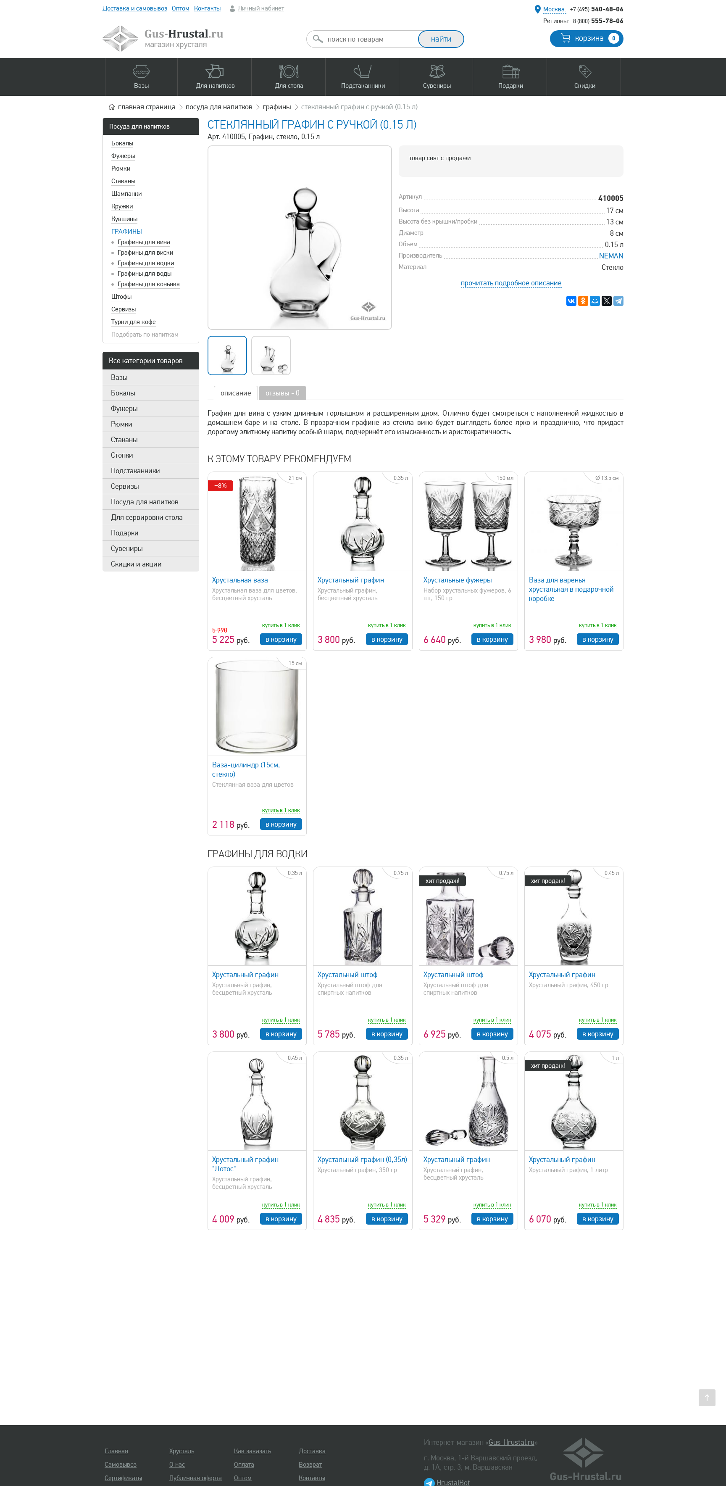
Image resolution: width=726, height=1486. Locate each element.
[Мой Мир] (595, 301)
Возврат (310, 1464)
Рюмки (120, 168)
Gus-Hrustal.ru (511, 1442)
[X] (607, 301)
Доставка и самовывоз (135, 8)
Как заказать (252, 1451)
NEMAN (611, 256)
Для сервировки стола (147, 517)
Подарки (125, 532)
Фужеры (123, 156)
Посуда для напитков (139, 126)
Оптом (180, 8)
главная (147, 106)
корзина (595, 38)
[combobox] (369, 39)
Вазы (119, 377)
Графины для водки (146, 263)
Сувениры (127, 548)
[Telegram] (618, 301)
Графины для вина (144, 242)
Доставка (312, 1451)
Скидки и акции (136, 564)
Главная (116, 1451)
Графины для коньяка (149, 284)
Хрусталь (181, 1451)
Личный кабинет (261, 8)
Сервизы (123, 309)
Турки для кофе (133, 322)
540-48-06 (596, 9)
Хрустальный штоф (348, 974)
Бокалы (122, 143)
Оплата (244, 1464)
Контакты (207, 8)
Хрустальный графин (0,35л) (362, 1159)
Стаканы (123, 181)
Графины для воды (144, 273)
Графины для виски (145, 252)
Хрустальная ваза (240, 580)
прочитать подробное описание (511, 282)
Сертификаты (123, 1478)
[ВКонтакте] (571, 301)
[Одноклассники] (583, 301)
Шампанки (126, 194)
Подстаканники (135, 470)
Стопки (122, 455)
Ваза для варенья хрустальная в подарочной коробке (571, 589)
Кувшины (124, 219)
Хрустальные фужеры (458, 580)
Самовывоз (121, 1464)
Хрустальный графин (351, 580)
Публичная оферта (195, 1478)
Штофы (121, 296)
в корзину (281, 639)
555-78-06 (598, 20)
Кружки (122, 206)
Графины (126, 231)
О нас (177, 1464)
